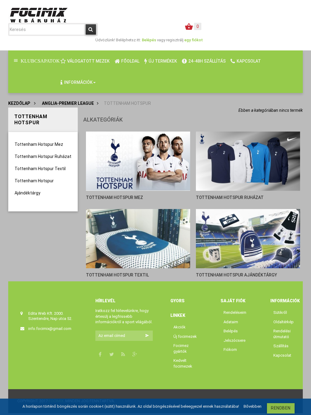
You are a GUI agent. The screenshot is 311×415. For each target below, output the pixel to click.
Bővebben (252, 406)
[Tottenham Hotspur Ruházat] (248, 161)
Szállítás (281, 346)
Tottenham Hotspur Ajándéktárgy (236, 275)
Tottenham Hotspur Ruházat (43, 156)
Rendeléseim (235, 312)
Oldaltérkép (283, 322)
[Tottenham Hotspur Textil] (138, 238)
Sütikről (280, 312)
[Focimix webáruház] (38, 14)
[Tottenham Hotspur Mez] (138, 161)
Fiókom (230, 349)
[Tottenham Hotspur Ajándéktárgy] (248, 238)
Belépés (149, 40)
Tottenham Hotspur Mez (39, 144)
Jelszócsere (234, 340)
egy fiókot (193, 40)
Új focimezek (185, 336)
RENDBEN (281, 408)
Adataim (231, 322)
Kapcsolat (282, 355)
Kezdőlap (19, 103)
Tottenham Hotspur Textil (40, 168)
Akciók (179, 327)
